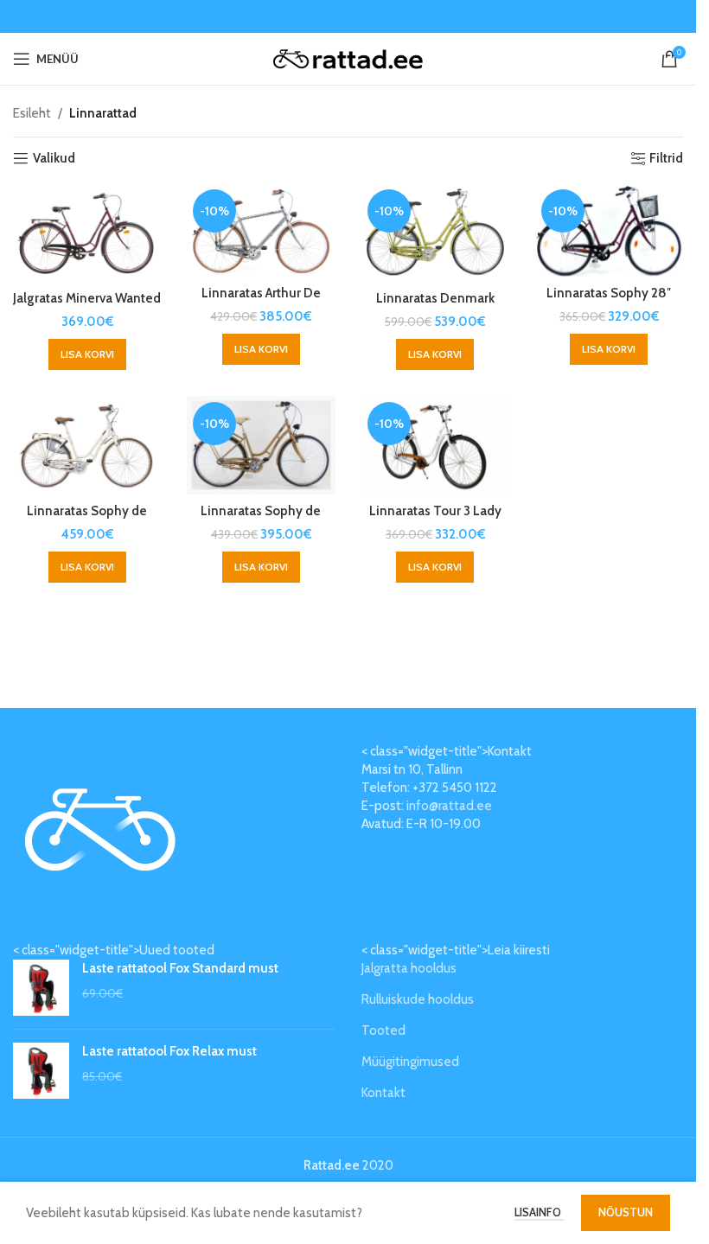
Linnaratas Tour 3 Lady (435, 511)
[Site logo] (348, 58)
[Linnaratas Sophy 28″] (609, 230)
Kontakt (383, 1092)
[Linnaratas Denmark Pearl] (435, 232)
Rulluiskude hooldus (417, 999)
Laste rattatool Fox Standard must (180, 968)
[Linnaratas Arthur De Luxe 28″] (261, 230)
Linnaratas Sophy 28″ (608, 293)
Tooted (383, 1030)
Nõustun (625, 1212)
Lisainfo (539, 1212)
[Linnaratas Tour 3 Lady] (435, 445)
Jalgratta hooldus (409, 968)
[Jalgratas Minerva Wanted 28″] (87, 232)
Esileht (32, 113)
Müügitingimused (410, 1061)
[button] (87, 354)
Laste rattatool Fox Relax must (169, 1051)
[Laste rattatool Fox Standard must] (41, 988)
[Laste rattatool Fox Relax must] (41, 1071)
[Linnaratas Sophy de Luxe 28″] (87, 445)
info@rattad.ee (449, 805)
